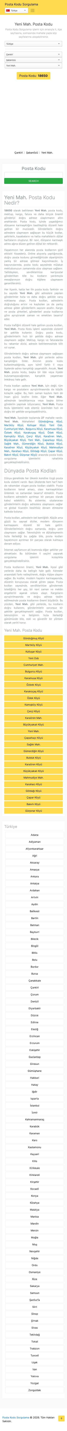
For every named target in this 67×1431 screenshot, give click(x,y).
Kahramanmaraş (34, 1119)
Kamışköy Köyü (14, 436)
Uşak (35, 1362)
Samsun (34, 1292)
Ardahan (35, 890)
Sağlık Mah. (11, 443)
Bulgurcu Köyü (34, 428)
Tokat (34, 1341)
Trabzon (34, 1348)
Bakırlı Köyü (11, 454)
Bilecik (34, 938)
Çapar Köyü (55, 451)
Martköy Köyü (13, 425)
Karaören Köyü (13, 447)
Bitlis (34, 952)
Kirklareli (34, 1174)
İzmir (35, 1112)
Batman (34, 925)
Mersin (34, 1230)
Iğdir (34, 1091)
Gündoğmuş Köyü (50, 421)
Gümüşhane (34, 1070)
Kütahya (34, 1202)
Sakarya (34, 1286)
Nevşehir (34, 1251)
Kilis (34, 1161)
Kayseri (34, 1154)
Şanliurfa (34, 1299)
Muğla (34, 1237)
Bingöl (34, 945)
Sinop (34, 1313)
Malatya (34, 1209)
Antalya (34, 883)
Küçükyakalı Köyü (36, 447)
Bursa (34, 973)
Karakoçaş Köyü (34, 432)
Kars (34, 1140)
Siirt (34, 1306)
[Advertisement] (33, 114)
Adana (34, 834)
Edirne (34, 1022)
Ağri (34, 855)
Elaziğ (34, 1029)
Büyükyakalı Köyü (15, 439)
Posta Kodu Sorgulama (21, 4)
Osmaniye (34, 1272)
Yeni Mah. (47, 152)
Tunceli (35, 1355)
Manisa (35, 1216)
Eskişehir (34, 1050)
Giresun (34, 1063)
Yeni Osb (55, 425)
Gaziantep (35, 1056)
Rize (34, 1279)
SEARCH (34, 180)
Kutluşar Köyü (36, 425)
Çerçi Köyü (33, 436)
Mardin (35, 1223)
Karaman (34, 1133)
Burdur (34, 966)
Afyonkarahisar (34, 848)
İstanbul (34, 1105)
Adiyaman (35, 841)
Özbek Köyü (12, 432)
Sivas (34, 1327)
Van (34, 1369)
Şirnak (34, 1320)
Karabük (34, 1126)
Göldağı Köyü (38, 451)
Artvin (34, 897)
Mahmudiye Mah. (33, 777)
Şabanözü (32, 152)
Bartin (34, 918)
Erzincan (35, 1036)
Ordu (35, 1265)
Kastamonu (34, 1147)
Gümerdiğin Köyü (32, 443)
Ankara (35, 876)
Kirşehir (34, 1181)
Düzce (34, 1015)
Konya (34, 1195)
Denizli (35, 1001)
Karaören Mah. (53, 436)
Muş (34, 1244)
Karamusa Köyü (53, 428)
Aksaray (34, 862)
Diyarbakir (35, 1008)
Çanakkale (35, 980)
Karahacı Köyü (20, 451)
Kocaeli (34, 1188)
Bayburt (34, 932)
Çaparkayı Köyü (52, 439)
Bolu (34, 959)
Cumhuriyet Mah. (14, 428)
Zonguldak (34, 1390)
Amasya (34, 869)
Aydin (34, 904)
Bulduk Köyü (54, 443)
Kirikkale (35, 1168)
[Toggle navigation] (32, 10)
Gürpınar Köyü (28, 454)
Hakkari (34, 1077)
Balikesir (35, 911)
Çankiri (18, 152)
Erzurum (35, 1043)
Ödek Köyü (55, 432)
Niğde (34, 1258)
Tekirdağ (34, 1334)
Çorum (35, 994)
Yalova (35, 1376)
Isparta (35, 1098)
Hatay (34, 1084)
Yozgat (34, 1383)
